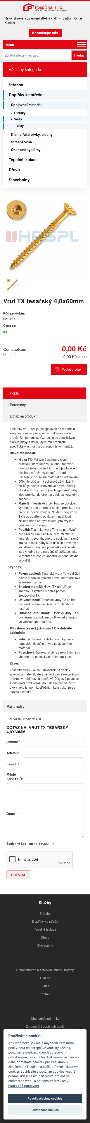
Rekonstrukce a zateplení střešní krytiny (32, 18)
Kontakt (10, 22)
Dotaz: (13, 813)
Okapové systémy (26, 149)
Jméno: (13, 741)
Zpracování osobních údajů (45, 1026)
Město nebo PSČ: (15, 779)
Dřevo (14, 169)
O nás (78, 18)
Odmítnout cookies (45, 1110)
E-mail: (13, 764)
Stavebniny (19, 180)
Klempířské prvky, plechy (32, 134)
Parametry (18, 404)
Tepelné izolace (23, 159)
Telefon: (13, 753)
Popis (14, 393)
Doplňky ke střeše (25, 95)
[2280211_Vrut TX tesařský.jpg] (42, 236)
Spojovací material (26, 104)
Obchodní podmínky (45, 1018)
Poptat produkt (72, 369)
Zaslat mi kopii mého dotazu (28, 843)
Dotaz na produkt (23, 416)
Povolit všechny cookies (45, 1098)
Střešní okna (21, 141)
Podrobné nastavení (23, 1085)
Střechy (16, 85)
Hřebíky (20, 113)
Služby (67, 18)
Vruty (18, 119)
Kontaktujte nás (45, 32)
